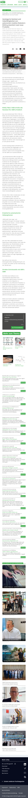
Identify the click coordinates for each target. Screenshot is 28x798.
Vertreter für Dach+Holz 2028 (9, 447)
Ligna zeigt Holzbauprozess (9, 750)
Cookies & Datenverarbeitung (9, 793)
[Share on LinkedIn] (20, 49)
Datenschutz (12, 787)
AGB (18, 787)
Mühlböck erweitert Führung (9, 419)
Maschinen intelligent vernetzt (10, 468)
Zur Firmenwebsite (17, 327)
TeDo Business (5, 768)
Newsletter (21, 2)
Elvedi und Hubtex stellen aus (9, 512)
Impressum (5, 787)
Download (4, 766)
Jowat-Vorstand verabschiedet (9, 706)
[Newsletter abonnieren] (25, 768)
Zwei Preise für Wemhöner (9, 478)
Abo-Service (5, 773)
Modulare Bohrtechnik (8, 408)
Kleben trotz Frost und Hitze (9, 377)
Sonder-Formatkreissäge (8, 396)
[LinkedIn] (25, 764)
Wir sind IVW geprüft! (7, 763)
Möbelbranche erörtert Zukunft (10, 530)
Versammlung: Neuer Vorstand (10, 684)
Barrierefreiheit (6, 790)
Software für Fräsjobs (7, 386)
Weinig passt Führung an (8, 500)
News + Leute (6, 10)
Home (3, 12)
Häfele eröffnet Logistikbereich (10, 551)
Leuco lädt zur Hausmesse (9, 521)
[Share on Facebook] (24, 49)
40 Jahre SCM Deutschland (9, 457)
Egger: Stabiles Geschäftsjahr (9, 439)
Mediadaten (5, 771)
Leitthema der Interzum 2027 (9, 728)
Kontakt (21, 793)
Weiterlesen (23, 383)
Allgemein (7, 317)
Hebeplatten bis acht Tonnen (9, 429)
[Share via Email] (16, 49)
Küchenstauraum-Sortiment (9, 490)
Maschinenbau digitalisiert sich (10, 541)
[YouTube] (25, 773)
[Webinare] (25, 777)
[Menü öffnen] (27, 5)
